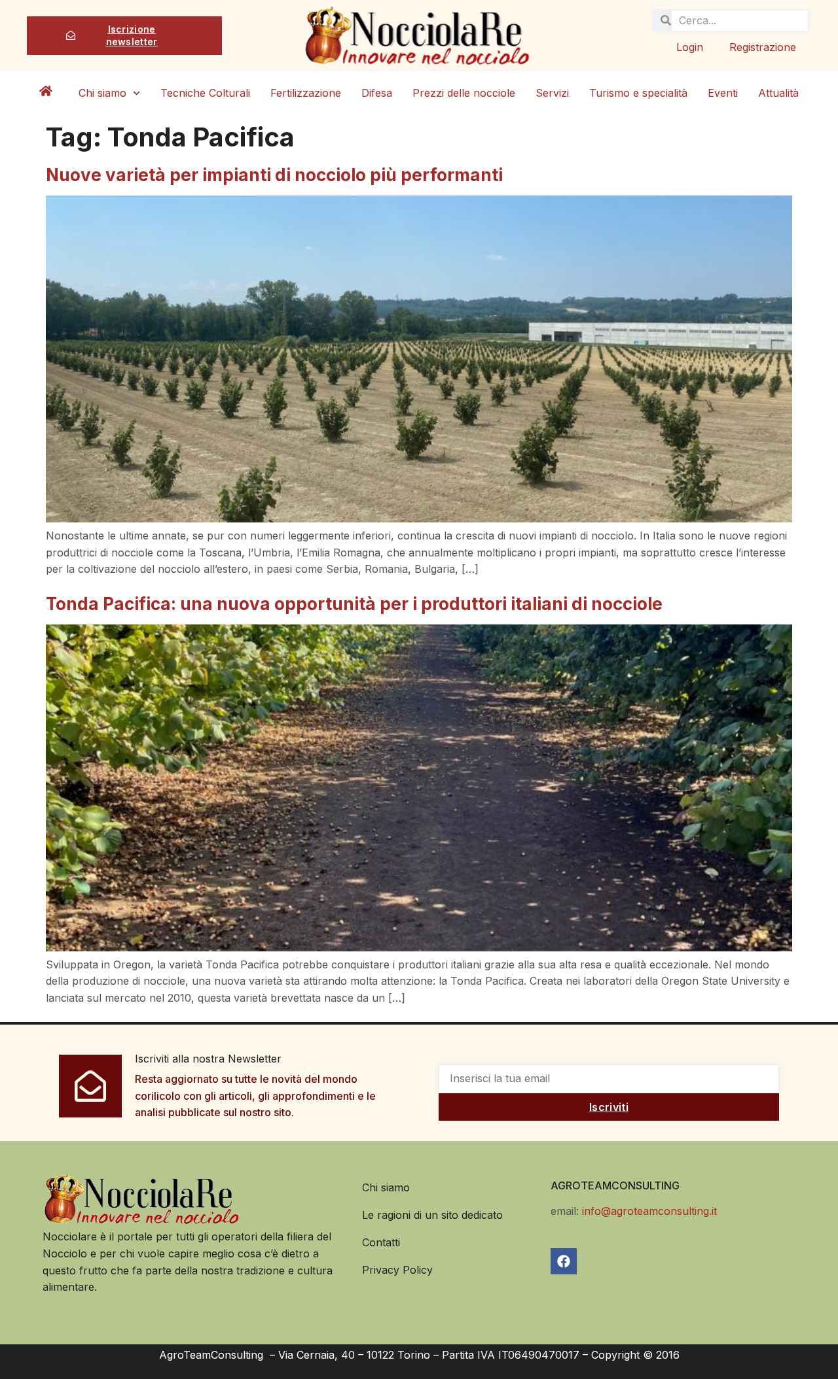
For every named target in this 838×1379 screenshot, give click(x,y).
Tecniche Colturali (205, 92)
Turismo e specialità (638, 92)
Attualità (778, 92)
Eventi (723, 92)
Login (689, 47)
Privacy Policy (397, 1269)
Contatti (381, 1242)
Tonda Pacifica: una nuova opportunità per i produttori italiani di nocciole (354, 604)
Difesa (376, 92)
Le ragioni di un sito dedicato (432, 1214)
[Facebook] (564, 1261)
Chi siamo (102, 92)
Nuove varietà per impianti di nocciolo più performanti (274, 175)
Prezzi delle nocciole (463, 92)
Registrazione (762, 47)
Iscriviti (608, 1107)
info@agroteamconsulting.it (649, 1210)
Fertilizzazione (305, 92)
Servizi (552, 92)
